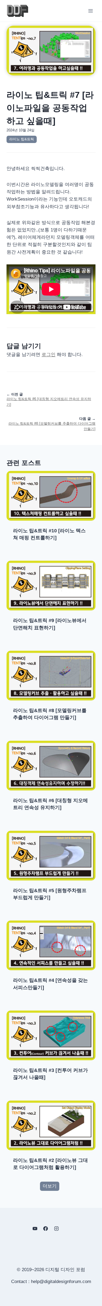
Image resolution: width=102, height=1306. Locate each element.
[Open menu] (90, 10)
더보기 (50, 1186)
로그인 (48, 354)
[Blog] (67, 1228)
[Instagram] (56, 1228)
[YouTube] (35, 1228)
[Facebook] (45, 1228)
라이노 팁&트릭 (21, 139)
